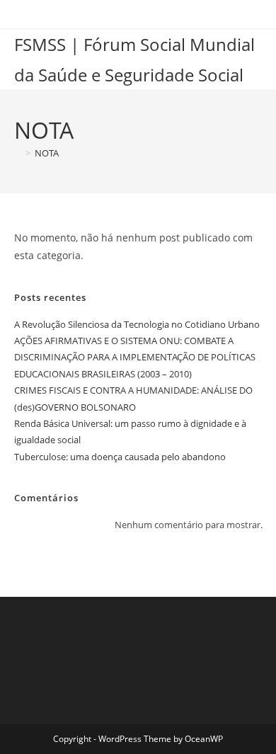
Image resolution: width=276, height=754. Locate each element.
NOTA (47, 153)
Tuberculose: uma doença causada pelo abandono (120, 456)
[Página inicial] (17, 153)
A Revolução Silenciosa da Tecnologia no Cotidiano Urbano (137, 324)
